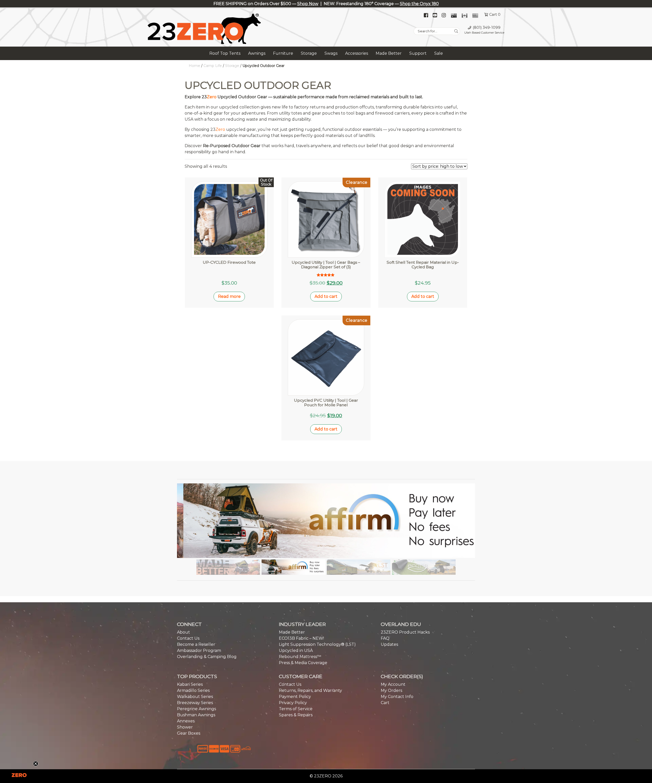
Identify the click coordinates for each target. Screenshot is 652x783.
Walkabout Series (195, 696)
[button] (326, 520)
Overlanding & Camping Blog (207, 656)
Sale (438, 53)
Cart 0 (494, 14)
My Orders (391, 690)
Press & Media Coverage (303, 662)
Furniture (283, 53)
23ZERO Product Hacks (405, 632)
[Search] (456, 31)
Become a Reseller (196, 644)
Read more (229, 296)
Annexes (186, 721)
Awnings (256, 53)
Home (194, 65)
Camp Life (212, 65)
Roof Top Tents (224, 53)
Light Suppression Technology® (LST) (317, 644)
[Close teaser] (35, 763)
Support (418, 53)
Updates (389, 644)
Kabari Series (190, 684)
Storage (309, 53)
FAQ (385, 638)
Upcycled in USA (296, 650)
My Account (393, 684)
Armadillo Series (193, 690)
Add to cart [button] (326, 296)
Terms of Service (296, 708)
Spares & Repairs (296, 714)
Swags (330, 53)
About (183, 632)
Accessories (356, 53)
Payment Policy (295, 696)
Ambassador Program (199, 650)
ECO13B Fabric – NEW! (301, 638)
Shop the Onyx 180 (419, 3)
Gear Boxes (188, 733)
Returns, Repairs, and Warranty (310, 690)
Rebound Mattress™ (300, 656)
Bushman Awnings (196, 714)
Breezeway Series (195, 702)
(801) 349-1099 (486, 27)
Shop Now (307, 3)
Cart (385, 702)
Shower (185, 727)
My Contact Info (397, 696)
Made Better (389, 53)
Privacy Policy (293, 702)
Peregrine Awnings (196, 708)
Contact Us (188, 638)
